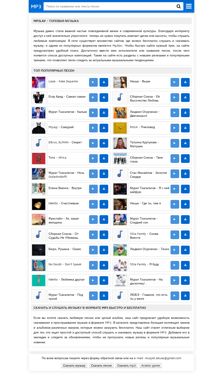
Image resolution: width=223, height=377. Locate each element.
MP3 (36, 6)
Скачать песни (101, 365)
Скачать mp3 (126, 365)
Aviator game (150, 365)
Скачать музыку (74, 365)
